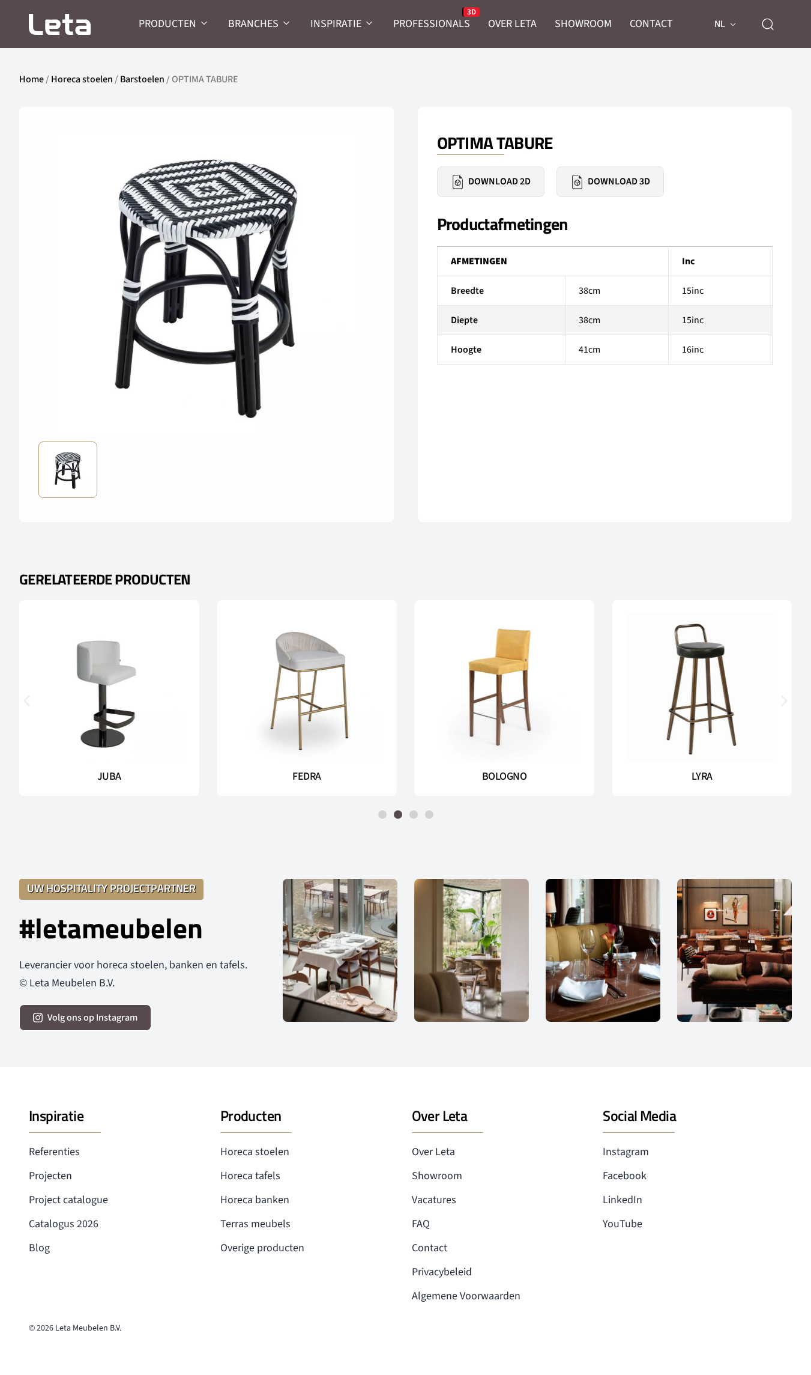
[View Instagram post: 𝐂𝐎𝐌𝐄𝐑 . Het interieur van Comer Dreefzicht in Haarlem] (471, 950)
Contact (429, 1247)
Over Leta (433, 1151)
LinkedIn (622, 1199)
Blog (39, 1247)
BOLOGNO (504, 776)
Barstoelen (142, 79)
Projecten (50, 1175)
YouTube (622, 1223)
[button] (26, 700)
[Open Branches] (287, 24)
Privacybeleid (442, 1271)
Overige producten (262, 1247)
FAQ (421, 1223)
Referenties (54, 1151)
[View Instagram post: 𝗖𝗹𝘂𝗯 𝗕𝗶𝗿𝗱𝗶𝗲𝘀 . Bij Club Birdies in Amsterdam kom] (340, 950)
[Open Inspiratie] (369, 24)
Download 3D (619, 181)
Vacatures (434, 1199)
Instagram (626, 1151)
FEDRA (306, 776)
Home (31, 79)
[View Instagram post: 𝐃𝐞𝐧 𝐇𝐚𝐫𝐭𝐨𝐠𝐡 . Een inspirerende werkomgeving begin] (734, 950)
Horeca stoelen (82, 79)
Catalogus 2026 (63, 1223)
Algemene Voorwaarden (466, 1296)
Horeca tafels (250, 1175)
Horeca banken (254, 1199)
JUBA (109, 776)
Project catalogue (68, 1199)
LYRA (702, 776)
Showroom (437, 1175)
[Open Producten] (204, 24)
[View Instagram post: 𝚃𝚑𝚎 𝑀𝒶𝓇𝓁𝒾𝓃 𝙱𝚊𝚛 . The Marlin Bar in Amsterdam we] (603, 950)
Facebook (625, 1175)
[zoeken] (768, 24)
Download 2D (499, 181)
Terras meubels (255, 1223)
